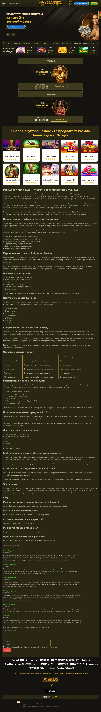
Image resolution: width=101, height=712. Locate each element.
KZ (20, 4)
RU (17, 4)
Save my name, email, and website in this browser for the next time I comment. (31, 647)
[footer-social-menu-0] (51, 685)
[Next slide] (13, 34)
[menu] (4, 4)
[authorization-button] (94, 3)
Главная (12, 4)
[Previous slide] (8, 34)
